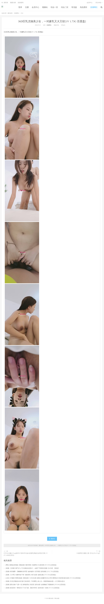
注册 (27, 7)
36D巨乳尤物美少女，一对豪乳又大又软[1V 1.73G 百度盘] (52, 21)
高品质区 (83, 7)
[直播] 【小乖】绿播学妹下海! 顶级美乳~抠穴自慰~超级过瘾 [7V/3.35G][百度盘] (30, 575)
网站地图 (56, 598)
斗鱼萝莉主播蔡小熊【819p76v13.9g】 (88, 553)
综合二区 (64, 7)
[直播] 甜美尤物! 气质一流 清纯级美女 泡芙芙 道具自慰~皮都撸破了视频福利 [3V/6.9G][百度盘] (35, 584)
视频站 (45, 7)
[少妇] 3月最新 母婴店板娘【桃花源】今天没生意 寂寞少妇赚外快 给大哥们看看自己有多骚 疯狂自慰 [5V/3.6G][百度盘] (43, 578)
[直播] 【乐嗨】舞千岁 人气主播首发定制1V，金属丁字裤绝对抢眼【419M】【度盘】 (32, 568)
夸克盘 (74, 7)
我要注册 (13, 2)
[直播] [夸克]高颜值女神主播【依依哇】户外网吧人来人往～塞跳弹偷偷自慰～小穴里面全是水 (35, 581)
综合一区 (54, 7)
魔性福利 (2, 7)
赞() (53, 539)
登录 (20, 7)
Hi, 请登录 (5, 2)
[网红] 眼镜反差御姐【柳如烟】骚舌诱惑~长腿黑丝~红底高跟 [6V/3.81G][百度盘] (30, 565)
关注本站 (98, 2)
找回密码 (20, 2)
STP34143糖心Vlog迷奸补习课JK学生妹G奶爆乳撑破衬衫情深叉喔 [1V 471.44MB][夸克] (26, 554)
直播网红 (94, 7)
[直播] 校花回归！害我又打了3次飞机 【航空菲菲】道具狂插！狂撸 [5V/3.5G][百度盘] (32, 588)
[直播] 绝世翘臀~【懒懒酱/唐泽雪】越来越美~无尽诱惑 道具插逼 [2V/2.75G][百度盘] (32, 571)
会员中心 (35, 7)
